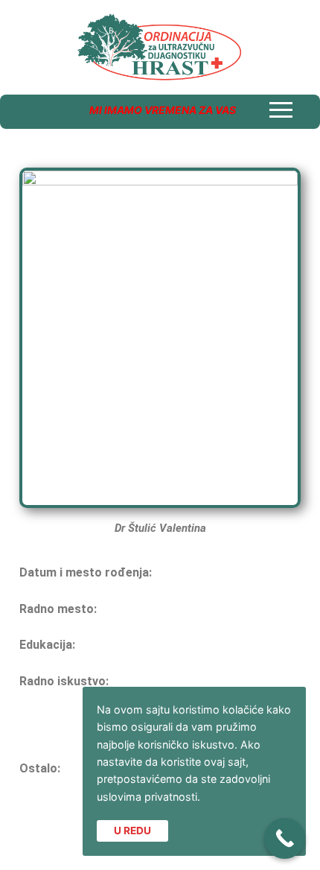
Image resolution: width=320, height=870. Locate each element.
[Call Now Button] (284, 838)
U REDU (132, 830)
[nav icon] (281, 110)
